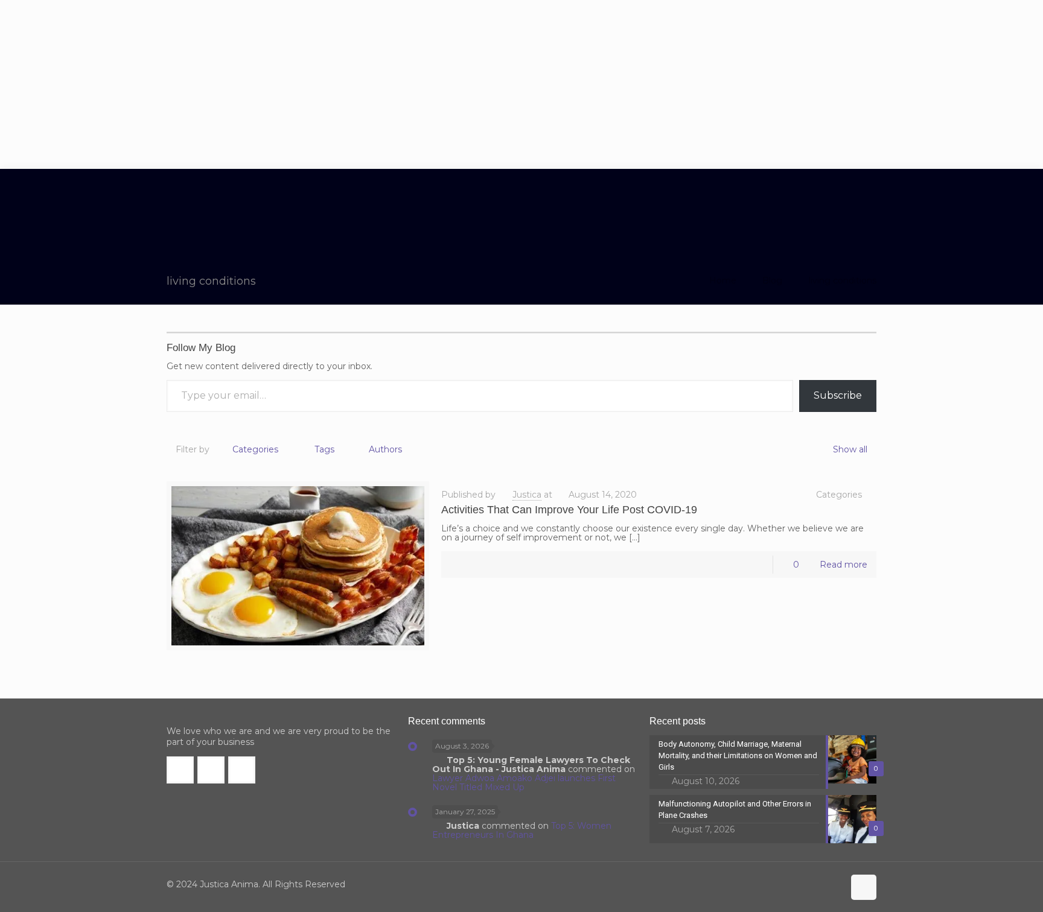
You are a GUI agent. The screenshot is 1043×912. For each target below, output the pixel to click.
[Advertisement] (521, 84)
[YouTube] (816, 884)
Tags (324, 449)
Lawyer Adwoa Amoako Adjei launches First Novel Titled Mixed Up (524, 783)
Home (722, 280)
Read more (843, 564)
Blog (772, 280)
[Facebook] (783, 884)
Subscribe (838, 395)
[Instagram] (832, 884)
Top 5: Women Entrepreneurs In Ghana (521, 830)
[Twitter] (800, 884)
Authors (385, 449)
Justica (526, 494)
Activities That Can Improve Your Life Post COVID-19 (569, 510)
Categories (255, 449)
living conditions (842, 280)
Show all (850, 449)
